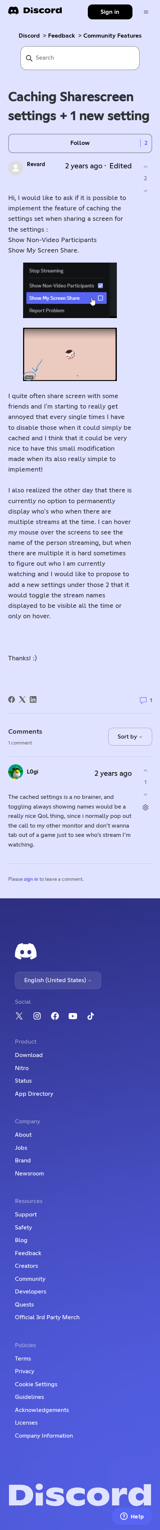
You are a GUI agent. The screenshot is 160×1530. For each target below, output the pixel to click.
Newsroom (29, 1174)
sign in (31, 879)
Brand (23, 1161)
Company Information (44, 1436)
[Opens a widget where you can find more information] (132, 1517)
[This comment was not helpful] (145, 794)
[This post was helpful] (145, 167)
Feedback (61, 36)
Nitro (22, 1068)
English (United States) (55, 980)
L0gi (32, 772)
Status (23, 1081)
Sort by (128, 737)
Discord (29, 36)
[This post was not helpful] (145, 190)
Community (30, 1279)
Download (29, 1055)
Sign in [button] (109, 12)
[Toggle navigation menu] (146, 12)
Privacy (24, 1371)
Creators (26, 1266)
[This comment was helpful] (145, 770)
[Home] (35, 13)
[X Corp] (22, 699)
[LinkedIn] (33, 699)
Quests (24, 1305)
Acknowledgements (42, 1410)
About (23, 1135)
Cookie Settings (36, 1384)
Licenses (26, 1423)
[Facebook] (11, 699)
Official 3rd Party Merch (47, 1317)
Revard (36, 164)
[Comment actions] (145, 807)
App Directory (34, 1094)
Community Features (112, 36)
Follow (80, 143)
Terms (23, 1359)
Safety (23, 1228)
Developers (30, 1292)
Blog (21, 1240)
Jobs (21, 1148)
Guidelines (29, 1397)
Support (26, 1215)
